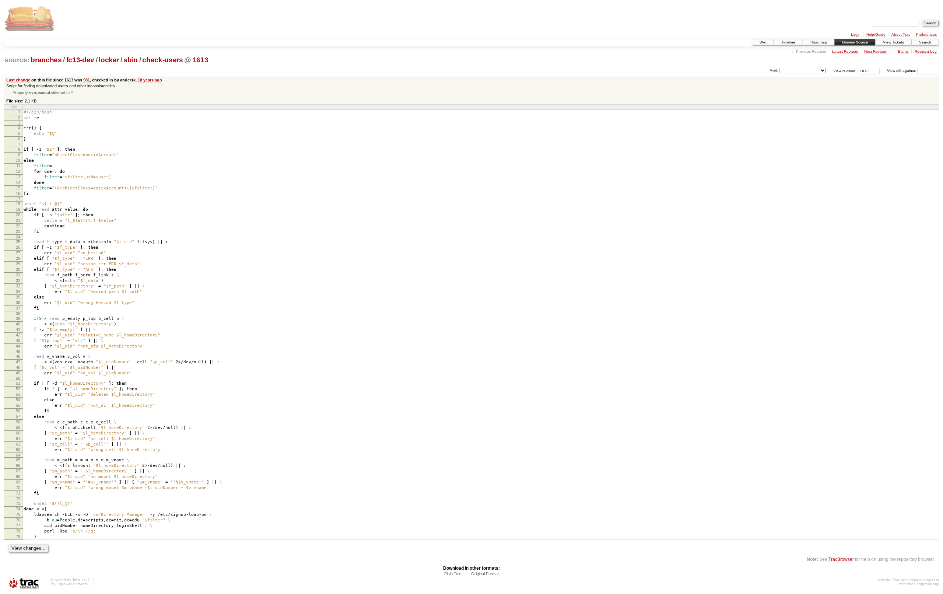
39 (18, 318)
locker (109, 60)
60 (18, 433)
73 (18, 503)
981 (86, 80)
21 (18, 220)
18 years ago (150, 80)
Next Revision (875, 51)
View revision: (844, 71)
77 (18, 525)
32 (18, 280)
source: (16, 60)
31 (18, 275)
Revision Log (926, 51)
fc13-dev (80, 60)
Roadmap (818, 42)
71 (18, 493)
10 (18, 160)
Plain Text (453, 574)
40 (18, 324)
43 (18, 340)
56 (18, 411)
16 (18, 193)
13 (18, 177)
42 (18, 335)
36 (18, 302)
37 (18, 308)
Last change (18, 80)
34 (18, 291)
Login (855, 34)
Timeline (788, 42)
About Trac (900, 34)
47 (18, 362)
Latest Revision (845, 51)
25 (18, 242)
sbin (130, 60)
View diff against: (902, 71)
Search (925, 42)
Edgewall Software (72, 584)
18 (18, 204)
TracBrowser (841, 559)
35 (18, 297)
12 (18, 171)
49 (18, 373)
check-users (162, 60)
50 (18, 378)
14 (18, 182)
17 (18, 199)
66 (18, 465)
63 (18, 449)
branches (46, 60)
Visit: (774, 70)
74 (18, 509)
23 (18, 231)
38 (18, 313)
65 (18, 460)
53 (18, 394)
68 (18, 476)
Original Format (485, 574)
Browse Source (855, 42)
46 (18, 356)
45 (18, 351)
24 (18, 237)
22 (18, 226)
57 (18, 416)
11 (18, 166)
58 (18, 422)
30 (18, 269)
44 (18, 346)
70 (18, 487)
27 (18, 253)
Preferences (926, 34)
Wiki (763, 42)
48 (18, 367)
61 (18, 438)
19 (18, 209)
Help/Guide (876, 34)
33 (18, 286)
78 (18, 531)
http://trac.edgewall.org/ (919, 584)
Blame (903, 51)
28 (18, 258)
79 (18, 536)
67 (18, 471)
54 (18, 400)
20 (18, 215)
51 (18, 383)
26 (18, 247)
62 (18, 444)
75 (18, 514)
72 (18, 498)
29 (18, 264)
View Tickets (893, 42)
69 (18, 482)
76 (18, 520)
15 (18, 188)
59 (18, 427)
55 (18, 405)
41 (18, 329)
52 (18, 389)
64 (18, 455)
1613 (200, 60)
